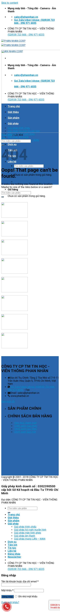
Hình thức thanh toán (25, 422)
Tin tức (12, 547)
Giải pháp (13, 523)
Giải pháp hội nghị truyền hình (30, 529)
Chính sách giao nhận (25, 425)
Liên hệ (12, 550)
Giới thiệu (13, 517)
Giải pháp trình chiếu (25, 526)
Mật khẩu (7, 590)
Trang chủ (6, 134)
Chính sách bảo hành (25, 428)
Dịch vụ (12, 144)
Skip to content (9, 2)
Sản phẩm (13, 520)
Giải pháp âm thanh (18, 137)
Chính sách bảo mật (25, 431)
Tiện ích (12, 544)
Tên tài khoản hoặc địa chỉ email (20, 581)
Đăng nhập (7, 596)
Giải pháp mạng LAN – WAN (29, 538)
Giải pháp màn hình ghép (27, 532)
